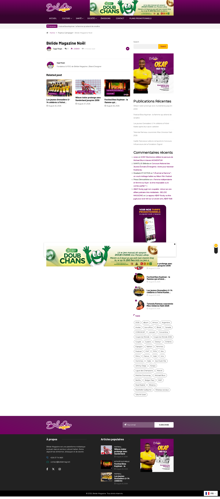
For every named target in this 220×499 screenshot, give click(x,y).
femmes (159, 347)
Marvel (159, 371)
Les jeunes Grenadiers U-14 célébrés (121, 478)
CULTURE (66, 18)
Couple (138, 342)
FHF (147, 351)
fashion (149, 347)
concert (152, 332)
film (162, 351)
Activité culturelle (114, 90)
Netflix (138, 380)
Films (137, 356)
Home (52, 33)
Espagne (139, 347)
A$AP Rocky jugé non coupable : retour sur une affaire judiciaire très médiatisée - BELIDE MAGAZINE (152, 192)
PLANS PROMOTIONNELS (140, 18)
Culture (110, 94)
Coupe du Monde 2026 (162, 337)
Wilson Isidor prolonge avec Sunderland (120, 451)
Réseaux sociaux (162, 390)
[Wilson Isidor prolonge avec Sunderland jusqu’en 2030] (106, 449)
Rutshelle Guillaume (143, 390)
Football (52, 94)
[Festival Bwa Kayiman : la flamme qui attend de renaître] (106, 464)
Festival (138, 351)
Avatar (138, 327)
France (146, 356)
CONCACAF (140, 332)
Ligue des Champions (144, 371)
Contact (120, 18)
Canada (168, 327)
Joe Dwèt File (160, 361)
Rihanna (152, 385)
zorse (135, 157)
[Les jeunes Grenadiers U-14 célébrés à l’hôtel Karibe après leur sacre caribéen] (106, 476)
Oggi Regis (57, 49)
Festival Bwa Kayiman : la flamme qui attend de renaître (79, 26)
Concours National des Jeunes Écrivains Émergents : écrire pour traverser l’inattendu (153, 166)
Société (91, 18)
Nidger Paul (149, 380)
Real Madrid (140, 385)
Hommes (139, 361)
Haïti (155, 356)
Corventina (163, 332)
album (145, 323)
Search (136, 42)
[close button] (174, 244)
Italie (149, 361)
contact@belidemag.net (60, 462)
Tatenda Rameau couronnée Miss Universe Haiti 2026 (160, 304)
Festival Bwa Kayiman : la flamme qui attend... (158, 278)
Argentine (166, 323)
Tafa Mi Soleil (140, 395)
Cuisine (148, 342)
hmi (162, 356)
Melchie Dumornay (143, 375)
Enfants (168, 342)
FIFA (155, 351)
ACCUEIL (53, 18)
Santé (79, 18)
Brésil (159, 327)
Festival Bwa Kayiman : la (120, 464)
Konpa (152, 366)
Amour (155, 323)
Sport (62, 94)
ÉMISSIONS (105, 18)
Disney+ (158, 342)
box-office (149, 327)
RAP (160, 380)
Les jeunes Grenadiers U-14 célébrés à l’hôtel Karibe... (159, 291)
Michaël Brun (160, 375)
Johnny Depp (140, 366)
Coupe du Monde (142, 337)
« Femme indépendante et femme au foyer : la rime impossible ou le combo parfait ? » (152, 183)
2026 (137, 323)
